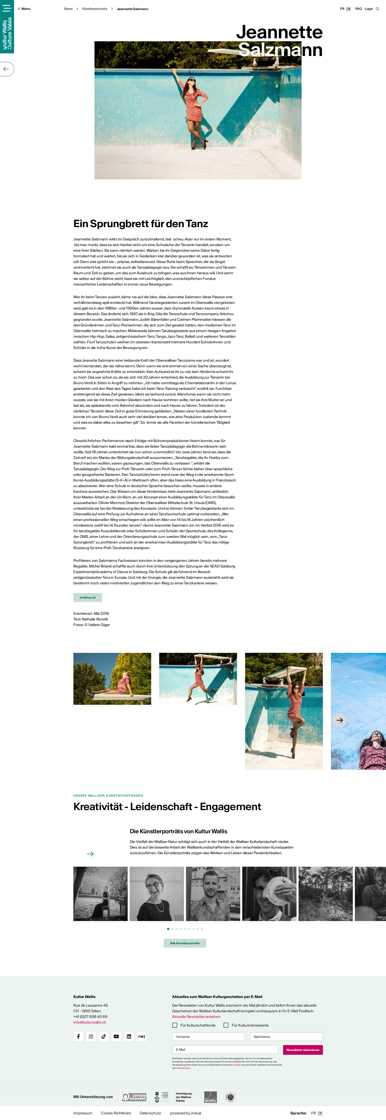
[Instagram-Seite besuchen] (91, 1036)
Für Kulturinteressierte (250, 1025)
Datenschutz (183, 1068)
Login (369, 9)
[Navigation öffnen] (6, 8)
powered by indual (185, 1113)
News (68, 9)
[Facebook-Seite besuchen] (78, 1036)
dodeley (236, 1064)
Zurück (7, 69)
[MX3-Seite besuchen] (142, 1036)
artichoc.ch (88, 597)
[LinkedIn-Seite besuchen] (129, 1036)
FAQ (358, 9)
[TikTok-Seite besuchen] (104, 1036)
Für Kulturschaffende (198, 1025)
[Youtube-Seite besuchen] (116, 1036)
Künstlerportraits (94, 9)
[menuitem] (82, 1113)
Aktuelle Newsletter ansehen (196, 1016)
